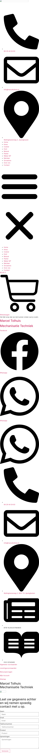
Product (3, 730)
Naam (2, 711)
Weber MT (7, 156)
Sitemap (3, 679)
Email (2, 717)
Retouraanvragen (6, 672)
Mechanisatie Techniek (16, 326)
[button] (19, 206)
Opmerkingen (5, 736)
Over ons (7, 163)
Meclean (7, 158)
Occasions (7, 160)
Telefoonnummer (6, 724)
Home (6, 142)
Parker (6, 154)
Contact (7, 165)
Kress (6, 144)
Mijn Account (4, 675)
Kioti (5, 149)
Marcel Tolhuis (10, 321)
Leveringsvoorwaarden (8, 668)
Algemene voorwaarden (8, 664)
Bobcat (6, 151)
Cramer (6, 147)
